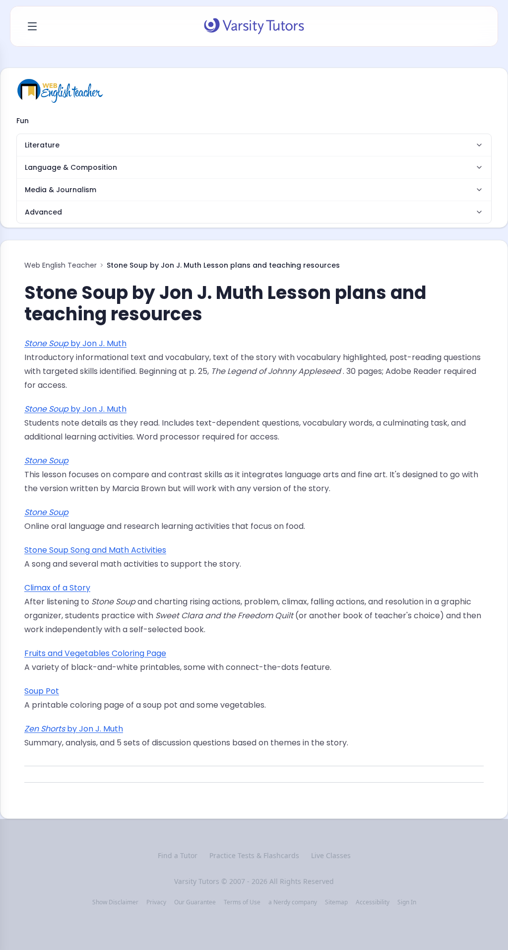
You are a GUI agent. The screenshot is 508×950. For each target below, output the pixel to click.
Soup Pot (41, 691)
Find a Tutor (177, 855)
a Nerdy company (292, 902)
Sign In (406, 902)
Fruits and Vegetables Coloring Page (95, 653)
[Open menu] (32, 26)
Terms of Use (242, 902)
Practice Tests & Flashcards (254, 855)
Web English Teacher (60, 265)
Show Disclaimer (115, 902)
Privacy (156, 902)
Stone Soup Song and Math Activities (95, 550)
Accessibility (372, 902)
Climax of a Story (57, 587)
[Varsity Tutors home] (254, 26)
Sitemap (336, 902)
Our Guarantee (195, 902)
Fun (22, 121)
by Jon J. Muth (75, 343)
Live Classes (331, 855)
